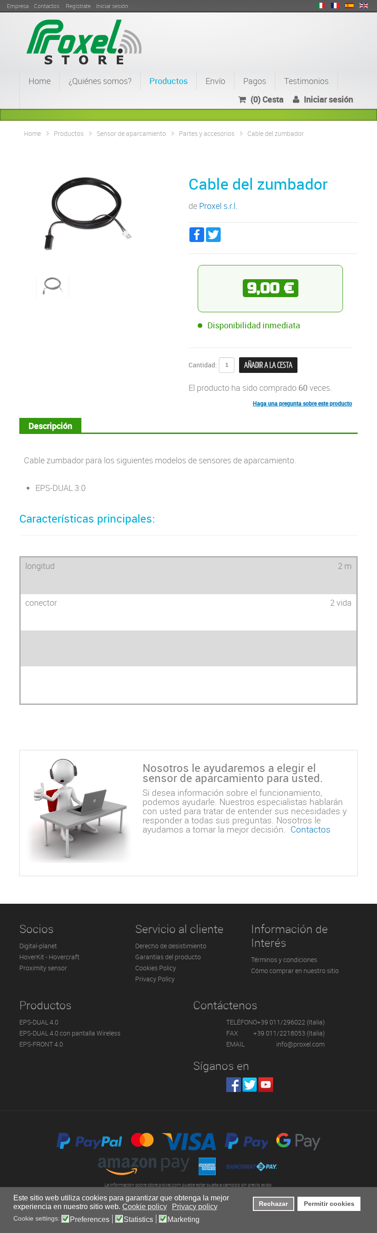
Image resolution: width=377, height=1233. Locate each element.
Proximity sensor (43, 967)
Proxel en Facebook (233, 1084)
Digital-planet (38, 945)
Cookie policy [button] (144, 1206)
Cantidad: (202, 364)
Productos (168, 80)
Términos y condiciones (284, 959)
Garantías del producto (168, 956)
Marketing (183, 1219)
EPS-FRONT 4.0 (41, 1044)
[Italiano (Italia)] (321, 5)
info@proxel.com (300, 1044)
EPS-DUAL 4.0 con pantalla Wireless (69, 1033)
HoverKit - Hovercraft (49, 956)
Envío (215, 80)
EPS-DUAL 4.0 (38, 1022)
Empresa (18, 6)
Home (40, 80)
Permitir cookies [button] (329, 1203)
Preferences (89, 1219)
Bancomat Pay (252, 1166)
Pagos (254, 80)
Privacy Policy (155, 978)
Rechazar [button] (273, 1203)
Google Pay (298, 1141)
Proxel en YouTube (265, 1084)
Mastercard (142, 1141)
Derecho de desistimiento (170, 945)
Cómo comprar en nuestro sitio (295, 970)
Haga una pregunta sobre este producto (302, 403)
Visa (189, 1141)
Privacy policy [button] (194, 1206)
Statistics (138, 1219)
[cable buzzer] (53, 285)
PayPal (89, 1141)
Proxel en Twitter (249, 1084)
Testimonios (306, 80)
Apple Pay (246, 1141)
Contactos (46, 6)
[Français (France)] (335, 5)
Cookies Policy (155, 967)
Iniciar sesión (328, 99)
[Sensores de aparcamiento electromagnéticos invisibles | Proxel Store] (84, 40)
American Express (207, 1166)
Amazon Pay (144, 1166)
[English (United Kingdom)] (364, 5)
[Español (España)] (349, 5)
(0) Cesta (267, 99)
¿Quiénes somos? (100, 80)
